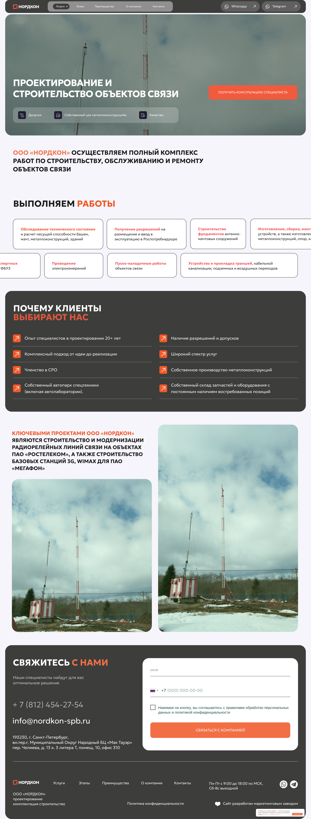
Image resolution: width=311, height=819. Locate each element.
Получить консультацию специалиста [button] (253, 92)
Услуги (60, 6)
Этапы (80, 6)
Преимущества (104, 6)
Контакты (159, 6)
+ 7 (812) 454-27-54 (47, 704)
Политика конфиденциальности (155, 803)
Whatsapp (239, 6)
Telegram (279, 6)
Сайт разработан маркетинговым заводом (260, 803)
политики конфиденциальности (272, 814)
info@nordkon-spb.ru (51, 721)
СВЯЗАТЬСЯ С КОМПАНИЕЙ (220, 730)
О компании (133, 6)
